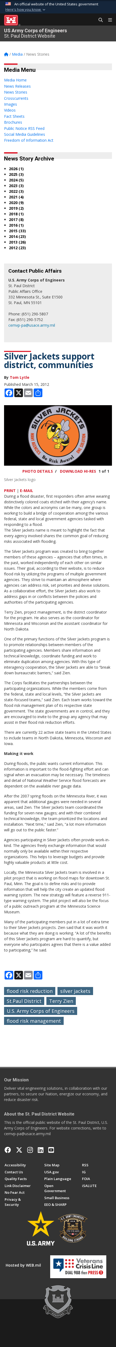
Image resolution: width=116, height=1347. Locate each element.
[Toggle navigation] (108, 20)
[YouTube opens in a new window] (51, 1150)
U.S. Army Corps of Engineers (40, 1011)
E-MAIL (26, 490)
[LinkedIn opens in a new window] (40, 1150)
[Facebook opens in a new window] (8, 1150)
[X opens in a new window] (19, 1150)
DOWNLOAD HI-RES (78, 471)
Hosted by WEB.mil (23, 1265)
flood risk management (34, 1021)
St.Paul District (24, 1001)
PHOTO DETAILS (37, 471)
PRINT (10, 490)
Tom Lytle (19, 377)
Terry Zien (61, 1001)
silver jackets (75, 991)
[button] (25, 9)
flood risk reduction (30, 991)
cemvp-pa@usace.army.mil (31, 325)
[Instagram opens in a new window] (30, 1150)
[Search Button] (99, 20)
